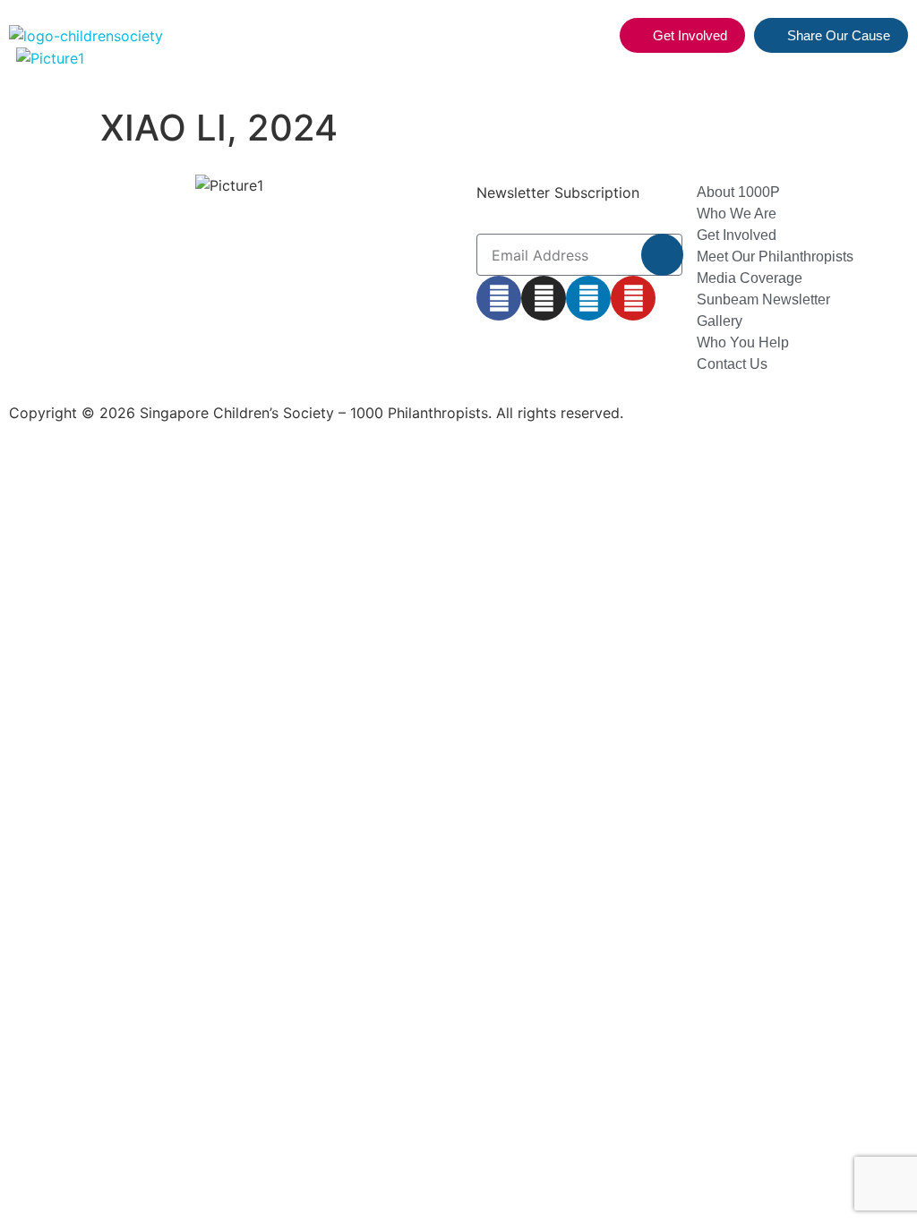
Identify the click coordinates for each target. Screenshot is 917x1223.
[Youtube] (633, 298)
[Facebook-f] (498, 298)
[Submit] (662, 255)
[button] (595, 36)
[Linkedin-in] (588, 298)
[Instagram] (543, 298)
